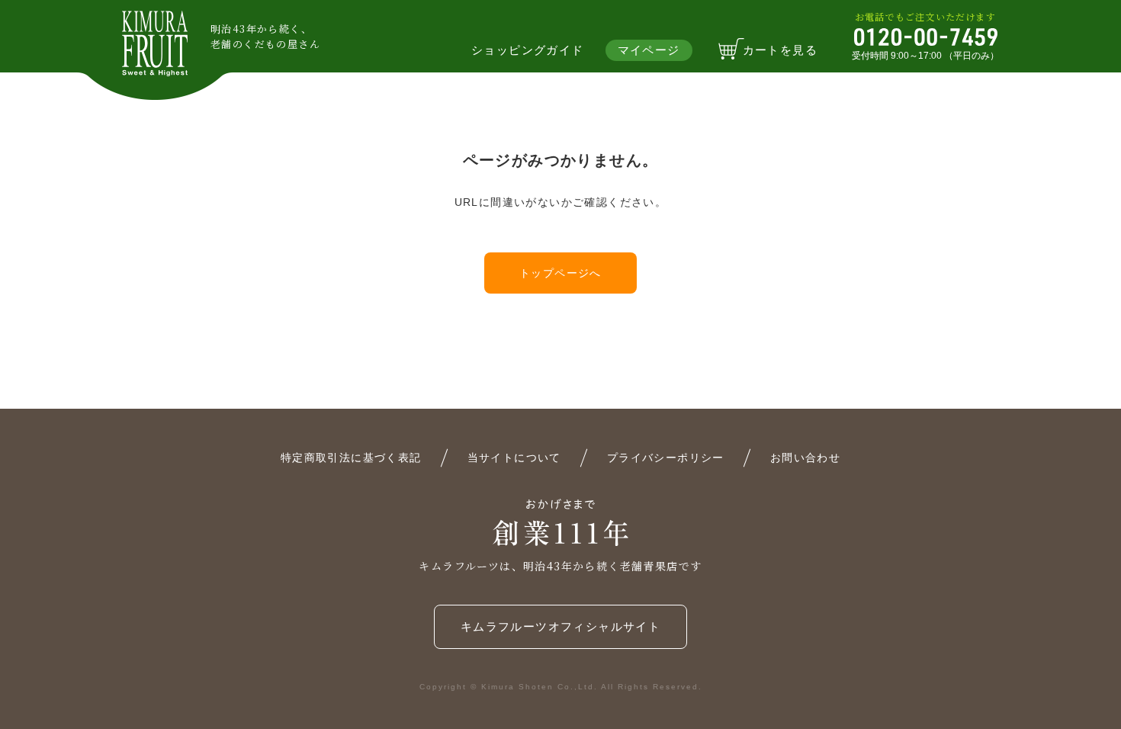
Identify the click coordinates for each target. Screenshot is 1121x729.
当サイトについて (514, 457)
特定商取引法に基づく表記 (351, 457)
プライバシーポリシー (665, 457)
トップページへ (560, 273)
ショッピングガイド (527, 49)
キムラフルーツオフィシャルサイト (560, 626)
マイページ (649, 49)
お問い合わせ (805, 457)
